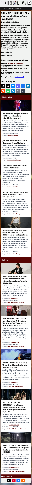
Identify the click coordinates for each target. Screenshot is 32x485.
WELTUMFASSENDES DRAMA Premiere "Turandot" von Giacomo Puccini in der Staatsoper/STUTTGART (14, 364)
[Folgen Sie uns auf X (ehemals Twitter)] (9, 480)
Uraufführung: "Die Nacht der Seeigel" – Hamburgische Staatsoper (15, 166)
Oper (17, 135)
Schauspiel (10, 63)
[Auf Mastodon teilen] (18, 86)
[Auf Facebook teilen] (23, 86)
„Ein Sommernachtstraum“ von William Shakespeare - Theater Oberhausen (14, 141)
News (21, 63)
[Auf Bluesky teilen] (13, 86)
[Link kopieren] (23, 91)
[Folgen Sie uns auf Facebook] (18, 480)
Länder (16, 302)
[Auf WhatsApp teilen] (8, 91)
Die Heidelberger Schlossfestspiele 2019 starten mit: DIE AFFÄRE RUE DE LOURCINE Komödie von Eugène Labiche (15, 232)
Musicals (23, 471)
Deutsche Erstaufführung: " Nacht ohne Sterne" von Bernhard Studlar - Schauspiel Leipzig (15, 194)
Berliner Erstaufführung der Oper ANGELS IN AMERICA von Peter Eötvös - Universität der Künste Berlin (15, 115)
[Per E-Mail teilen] (18, 91)
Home (2, 9)
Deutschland (17, 63)
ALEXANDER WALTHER (14, 298)
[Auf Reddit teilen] (3, 91)
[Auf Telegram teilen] (13, 91)
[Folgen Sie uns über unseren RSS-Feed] (23, 480)
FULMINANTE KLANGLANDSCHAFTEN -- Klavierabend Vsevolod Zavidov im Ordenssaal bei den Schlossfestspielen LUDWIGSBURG (14, 279)
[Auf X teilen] (3, 86)
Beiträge (6, 9)
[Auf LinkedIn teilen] (28, 86)
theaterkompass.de (19, 77)
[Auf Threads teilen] (8, 86)
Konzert (9, 302)
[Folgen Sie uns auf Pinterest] (14, 480)
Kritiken (13, 302)
